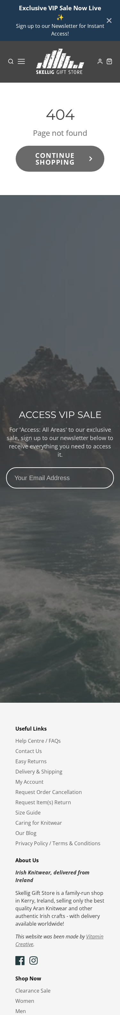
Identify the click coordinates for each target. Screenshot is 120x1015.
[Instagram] (33, 960)
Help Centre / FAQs (38, 740)
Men (20, 1011)
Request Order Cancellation (48, 792)
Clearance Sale (33, 990)
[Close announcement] (109, 20)
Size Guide (28, 812)
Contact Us (28, 751)
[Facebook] (20, 960)
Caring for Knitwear (38, 822)
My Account (29, 781)
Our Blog (25, 833)
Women (24, 1000)
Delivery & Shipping (38, 771)
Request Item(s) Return (43, 802)
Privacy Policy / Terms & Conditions (57, 843)
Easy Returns (31, 761)
